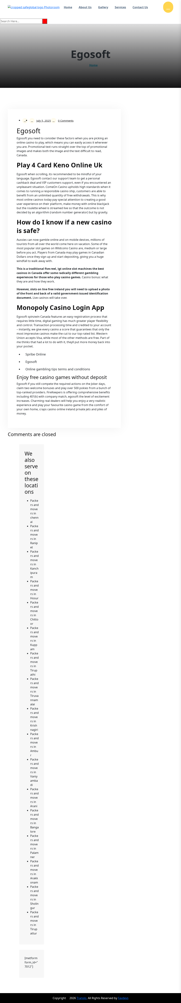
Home (68, 7)
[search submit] (44, 21)
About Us (85, 7)
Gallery (103, 7)
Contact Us (140, 7)
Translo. (82, 998)
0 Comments (66, 120)
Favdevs (123, 998)
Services (120, 7)
